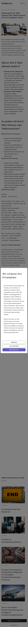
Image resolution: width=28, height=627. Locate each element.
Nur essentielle (14, 346)
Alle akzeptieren (14, 350)
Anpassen (14, 342)
